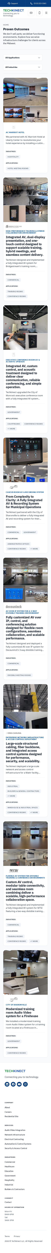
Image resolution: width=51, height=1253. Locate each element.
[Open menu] (46, 12)
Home (6, 25)
